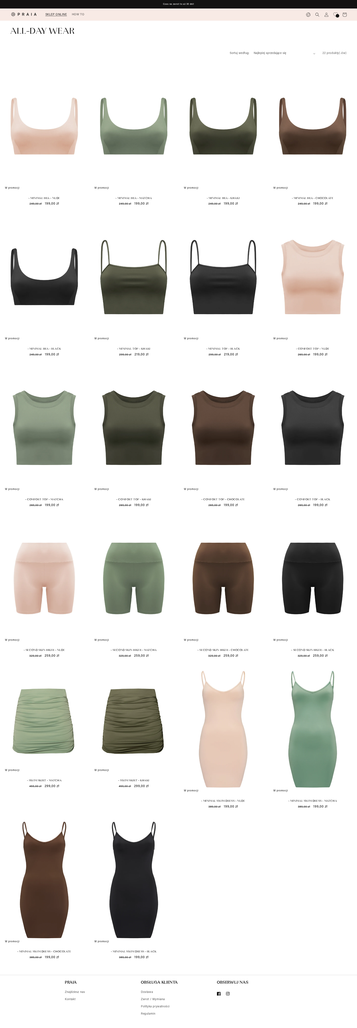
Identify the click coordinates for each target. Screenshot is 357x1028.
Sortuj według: (240, 53)
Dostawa (147, 992)
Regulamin (148, 1014)
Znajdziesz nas (75, 992)
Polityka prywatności (155, 1006)
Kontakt (70, 999)
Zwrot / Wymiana (153, 999)
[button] (56, 15)
